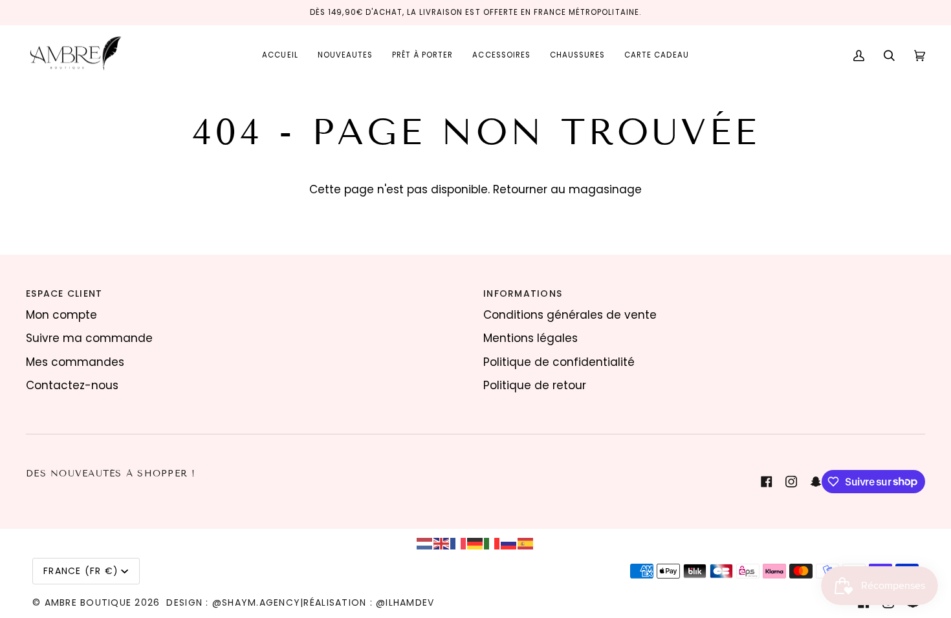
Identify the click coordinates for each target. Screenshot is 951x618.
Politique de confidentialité (559, 362)
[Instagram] (791, 481)
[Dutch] (425, 543)
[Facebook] (766, 481)
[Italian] (492, 543)
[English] (441, 543)
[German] (475, 543)
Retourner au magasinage (567, 189)
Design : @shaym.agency (233, 602)
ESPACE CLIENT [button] (64, 293)
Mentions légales (530, 338)
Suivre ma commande (89, 338)
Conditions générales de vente (570, 315)
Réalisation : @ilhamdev (368, 602)
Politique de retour (534, 385)
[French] (458, 543)
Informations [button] (522, 293)
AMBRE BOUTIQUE (88, 602)
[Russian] (509, 543)
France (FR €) (80, 570)
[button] (422, 56)
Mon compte (61, 315)
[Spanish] (526, 543)
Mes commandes (75, 362)
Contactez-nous (72, 385)
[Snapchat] (816, 481)
